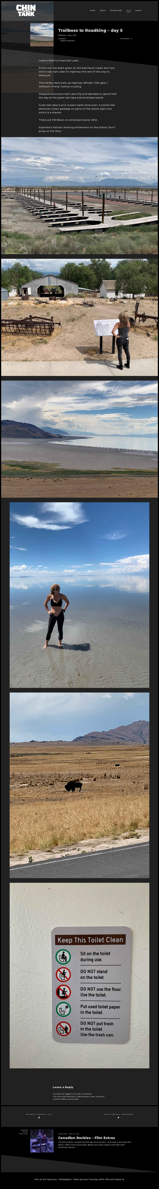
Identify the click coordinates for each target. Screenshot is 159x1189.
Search (138, 10)
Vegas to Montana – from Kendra (118, 1114)
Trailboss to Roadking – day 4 (39, 1114)
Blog (129, 10)
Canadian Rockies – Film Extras (86, 1138)
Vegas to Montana (68, 41)
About (103, 10)
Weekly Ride (116, 10)
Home (92, 10)
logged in (69, 1094)
